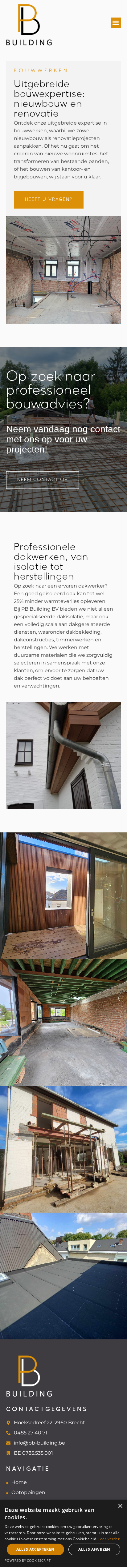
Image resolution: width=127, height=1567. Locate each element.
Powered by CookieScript (28, 1560)
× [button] (120, 1506)
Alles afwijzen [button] (94, 1549)
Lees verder (109, 1538)
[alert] (63, 1533)
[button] (116, 23)
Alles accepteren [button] (35, 1549)
